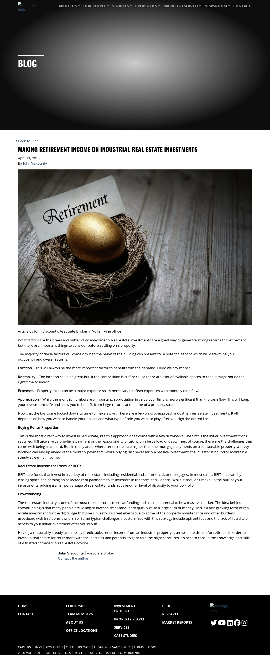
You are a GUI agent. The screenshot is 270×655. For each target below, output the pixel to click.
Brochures (54, 647)
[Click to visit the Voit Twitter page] (213, 624)
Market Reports (177, 622)
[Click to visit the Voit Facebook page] (237, 624)
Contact (241, 5)
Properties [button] (146, 5)
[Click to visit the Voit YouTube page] (222, 624)
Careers (24, 647)
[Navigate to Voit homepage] (30, 6)
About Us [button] (67, 5)
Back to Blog (28, 141)
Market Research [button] (180, 5)
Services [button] (120, 5)
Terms (139, 647)
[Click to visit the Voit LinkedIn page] (230, 624)
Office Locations (82, 630)
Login (151, 647)
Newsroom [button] (215, 5)
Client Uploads (78, 647)
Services (121, 627)
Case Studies (125, 635)
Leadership (76, 606)
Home (23, 606)
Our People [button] (94, 5)
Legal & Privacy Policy (112, 647)
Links (38, 647)
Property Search (130, 619)
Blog (167, 606)
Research (171, 614)
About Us (74, 622)
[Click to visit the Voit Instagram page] (244, 624)
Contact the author (73, 558)
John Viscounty (35, 163)
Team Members (79, 614)
